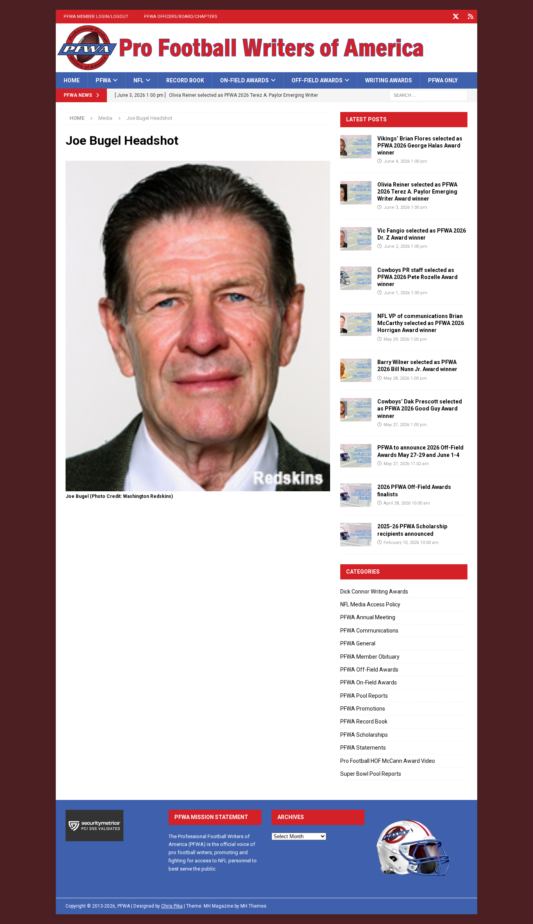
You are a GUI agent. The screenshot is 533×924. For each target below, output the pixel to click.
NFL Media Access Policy (370, 604)
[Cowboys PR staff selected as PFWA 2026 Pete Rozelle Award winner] (355, 278)
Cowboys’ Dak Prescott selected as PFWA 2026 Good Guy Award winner (419, 408)
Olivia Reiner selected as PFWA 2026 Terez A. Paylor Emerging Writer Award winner (417, 191)
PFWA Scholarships (364, 735)
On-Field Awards (244, 80)
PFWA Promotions (362, 708)
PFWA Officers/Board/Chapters (180, 16)
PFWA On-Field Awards (368, 682)
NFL (138, 80)
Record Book (185, 80)
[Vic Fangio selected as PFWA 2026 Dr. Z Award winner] (355, 239)
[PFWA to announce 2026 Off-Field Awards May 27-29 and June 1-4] (355, 455)
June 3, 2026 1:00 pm (405, 207)
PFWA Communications (369, 630)
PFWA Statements (363, 748)
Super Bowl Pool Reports (370, 774)
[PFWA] (266, 68)
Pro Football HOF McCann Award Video (387, 761)
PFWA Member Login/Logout (96, 16)
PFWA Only (443, 80)
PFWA (103, 80)
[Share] (470, 16)
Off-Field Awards (317, 80)
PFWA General (357, 643)
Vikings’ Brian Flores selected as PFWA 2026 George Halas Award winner (419, 145)
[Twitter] (455, 16)
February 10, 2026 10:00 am (411, 542)
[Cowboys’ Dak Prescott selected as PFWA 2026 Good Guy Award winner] (355, 409)
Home (72, 80)
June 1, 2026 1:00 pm (405, 292)
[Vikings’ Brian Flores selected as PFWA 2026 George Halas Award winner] (355, 146)
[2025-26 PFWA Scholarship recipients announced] (355, 534)
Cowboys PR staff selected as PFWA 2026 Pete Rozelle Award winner (417, 277)
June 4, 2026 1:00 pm (405, 161)
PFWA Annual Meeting (367, 617)
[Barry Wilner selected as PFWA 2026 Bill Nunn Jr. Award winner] (355, 370)
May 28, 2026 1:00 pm (405, 378)
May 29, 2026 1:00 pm (405, 339)
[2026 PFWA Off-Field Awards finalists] (355, 495)
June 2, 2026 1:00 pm (405, 246)
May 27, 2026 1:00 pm (405, 424)
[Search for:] (428, 95)
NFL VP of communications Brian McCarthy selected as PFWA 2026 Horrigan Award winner (420, 323)
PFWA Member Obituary (370, 657)
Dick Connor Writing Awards (374, 591)
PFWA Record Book (363, 721)
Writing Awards (388, 80)
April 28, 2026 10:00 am (407, 503)
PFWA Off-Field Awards (369, 669)
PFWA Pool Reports (364, 696)
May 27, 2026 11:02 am (406, 463)
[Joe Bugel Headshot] (198, 487)
